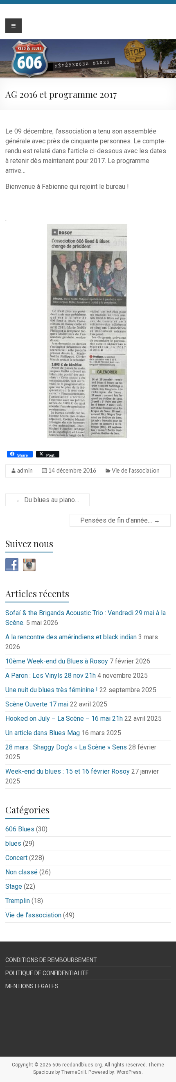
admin (25, 471)
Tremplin (17, 901)
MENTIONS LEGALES (32, 986)
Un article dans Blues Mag (42, 733)
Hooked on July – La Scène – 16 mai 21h (64, 718)
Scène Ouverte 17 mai (36, 704)
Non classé (21, 872)
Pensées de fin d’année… (120, 520)
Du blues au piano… (47, 500)
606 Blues (19, 829)
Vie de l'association (136, 471)
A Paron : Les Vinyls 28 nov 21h (50, 675)
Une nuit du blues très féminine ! (51, 690)
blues (13, 843)
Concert (16, 858)
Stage (13, 886)
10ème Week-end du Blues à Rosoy (56, 661)
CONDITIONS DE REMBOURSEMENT (51, 960)
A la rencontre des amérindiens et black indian (71, 637)
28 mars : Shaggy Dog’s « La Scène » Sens (66, 747)
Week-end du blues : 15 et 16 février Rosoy (67, 771)
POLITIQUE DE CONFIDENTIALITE (47, 973)
